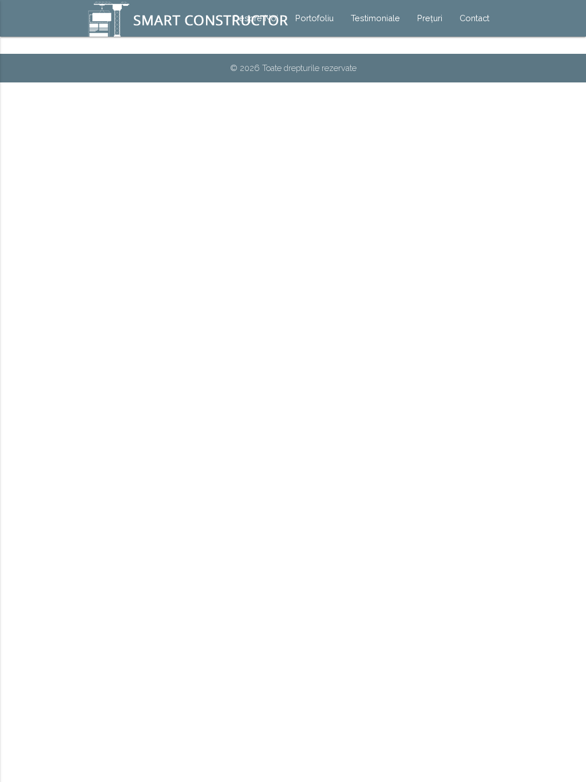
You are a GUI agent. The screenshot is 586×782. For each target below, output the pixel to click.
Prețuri (429, 18)
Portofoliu (314, 18)
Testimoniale (375, 18)
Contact (474, 18)
